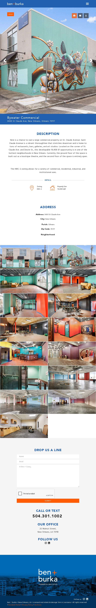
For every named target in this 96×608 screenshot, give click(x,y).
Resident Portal (14, 605)
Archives (38, 605)
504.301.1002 (47, 516)
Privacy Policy (27, 605)
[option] (48, 61)
